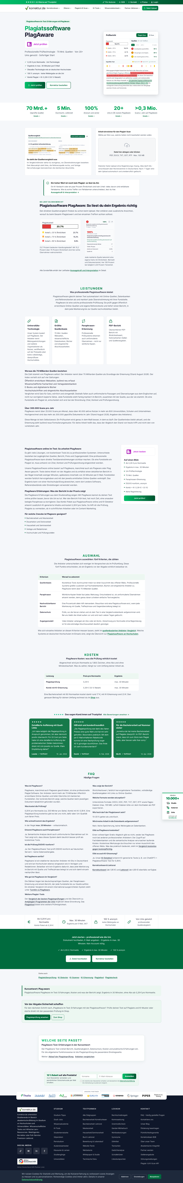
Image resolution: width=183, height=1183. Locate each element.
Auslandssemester (61, 1146)
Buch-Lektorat (88, 1137)
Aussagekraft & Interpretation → (65, 192)
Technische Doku (90, 1159)
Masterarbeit (88, 1128)
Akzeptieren (154, 1177)
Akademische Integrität (150, 1146)
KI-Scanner (74, 977)
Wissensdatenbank (112, 8)
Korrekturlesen (52, 8)
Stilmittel (115, 1141)
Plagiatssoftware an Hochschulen (122, 634)
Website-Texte (88, 1146)
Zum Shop (57, 1017)
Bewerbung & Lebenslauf (93, 1141)
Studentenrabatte (61, 1133)
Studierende (22, 1117)
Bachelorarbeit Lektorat (92, 1124)
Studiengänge (59, 1154)
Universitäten (59, 1159)
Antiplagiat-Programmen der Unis (40, 902)
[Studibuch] (77, 1096)
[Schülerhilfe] (40, 1096)
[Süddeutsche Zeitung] (158, 1095)
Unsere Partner (91, 1091)
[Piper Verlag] (146, 1096)
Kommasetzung (118, 1119)
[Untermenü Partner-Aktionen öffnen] (140, 8)
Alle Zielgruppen (89, 1115)
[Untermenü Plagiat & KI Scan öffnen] (90, 8)
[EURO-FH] (92, 1096)
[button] (130, 63)
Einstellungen (139, 1177)
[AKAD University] (63, 1095)
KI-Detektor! (107, 858)
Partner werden (147, 1150)
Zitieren (67, 8)
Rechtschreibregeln (119, 1115)
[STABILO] (118, 1096)
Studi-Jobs (58, 1119)
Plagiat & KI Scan (81, 8)
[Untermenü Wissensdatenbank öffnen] (122, 8)
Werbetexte (87, 1150)
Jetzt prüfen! (139, 498)
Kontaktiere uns (147, 1119)
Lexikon (116, 1109)
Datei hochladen (79, 959)
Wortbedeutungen (119, 1133)
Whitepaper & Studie (91, 1154)
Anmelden (129, 1076)
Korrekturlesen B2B (148, 1137)
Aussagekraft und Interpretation (84, 270)
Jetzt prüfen (36, 85)
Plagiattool (30, 904)
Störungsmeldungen (149, 1159)
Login (155, 2)
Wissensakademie (61, 1124)
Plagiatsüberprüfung (47, 977)
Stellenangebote (147, 1154)
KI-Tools (96, 8)
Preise (144, 2)
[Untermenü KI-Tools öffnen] (101, 8)
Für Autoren (110, 2)
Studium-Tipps (60, 1115)
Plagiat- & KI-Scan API (150, 1163)
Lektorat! (124, 870)
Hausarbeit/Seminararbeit (93, 1133)
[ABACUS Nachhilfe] (52, 1095)
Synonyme (116, 1137)
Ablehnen (125, 1177)
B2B (123, 2)
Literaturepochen (119, 1159)
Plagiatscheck (111, 977)
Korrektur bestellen (58, 85)
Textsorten (116, 1146)
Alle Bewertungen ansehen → (116, 714)
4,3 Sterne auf (46, 2)
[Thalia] (25, 1095)
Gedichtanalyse (118, 1150)
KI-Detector (63, 977)
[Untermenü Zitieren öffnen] (72, 8)
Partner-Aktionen (131, 8)
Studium (42, 1120)
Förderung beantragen (150, 1128)
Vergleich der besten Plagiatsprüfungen (46, 899)
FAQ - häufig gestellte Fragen (153, 1115)
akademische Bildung (26, 1120)
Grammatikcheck (118, 1124)
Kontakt (133, 2)
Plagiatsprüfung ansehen (37, 1017)
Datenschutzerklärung (127, 1081)
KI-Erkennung (87, 977)
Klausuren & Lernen (61, 1150)
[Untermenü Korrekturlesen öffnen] (60, 8)
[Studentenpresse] (105, 1095)
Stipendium (58, 1137)
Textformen (89, 1109)
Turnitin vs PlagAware (40, 890)
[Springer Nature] (132, 1095)
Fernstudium (59, 1141)
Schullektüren (117, 1154)
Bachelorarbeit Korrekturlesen (95, 1119)
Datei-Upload (152, 8)
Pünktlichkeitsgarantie (150, 1133)
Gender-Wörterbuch (120, 1128)
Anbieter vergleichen (84, 1056)
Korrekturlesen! (99, 870)
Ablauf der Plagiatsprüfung (61, 1056)
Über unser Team (148, 1141)
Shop (93, 697)
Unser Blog (145, 1124)
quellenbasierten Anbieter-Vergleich (119, 630)
